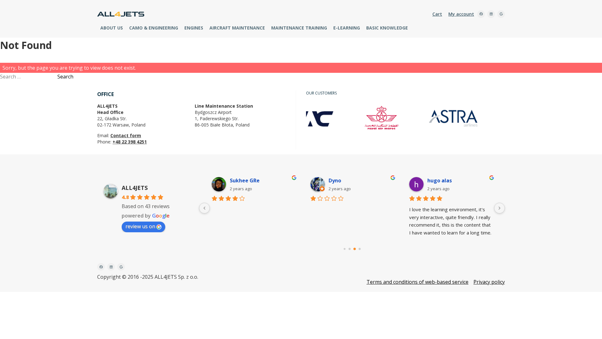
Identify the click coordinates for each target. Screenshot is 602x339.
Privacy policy (489, 281)
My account (461, 14)
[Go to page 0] (345, 249)
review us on (140, 226)
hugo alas (439, 180)
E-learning (346, 28)
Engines (193, 28)
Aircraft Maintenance (237, 28)
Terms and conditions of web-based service (417, 281)
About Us (111, 28)
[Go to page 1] (349, 249)
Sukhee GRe (245, 180)
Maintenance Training (299, 28)
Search (65, 76)
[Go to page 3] (359, 249)
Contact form (125, 135)
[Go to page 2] (354, 249)
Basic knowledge (387, 28)
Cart (437, 14)
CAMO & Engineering (153, 28)
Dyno (335, 180)
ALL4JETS (135, 187)
